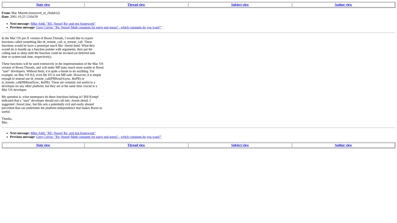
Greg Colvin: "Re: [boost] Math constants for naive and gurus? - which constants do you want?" (99, 27)
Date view (43, 4)
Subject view (240, 4)
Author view (343, 4)
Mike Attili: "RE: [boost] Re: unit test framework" (63, 23)
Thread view (136, 4)
